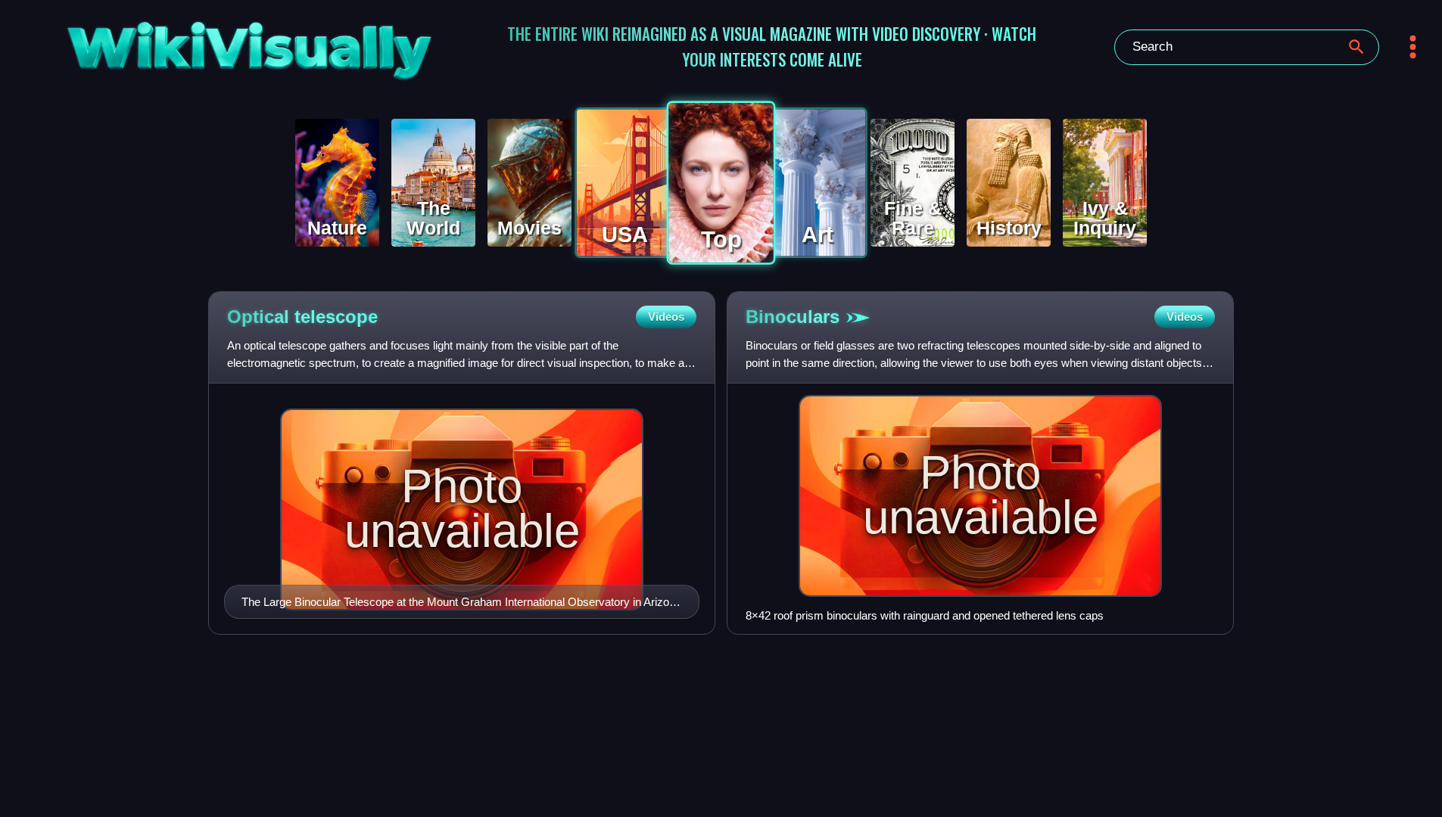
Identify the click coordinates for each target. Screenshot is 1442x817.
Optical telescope (302, 316)
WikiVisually (196, 43)
